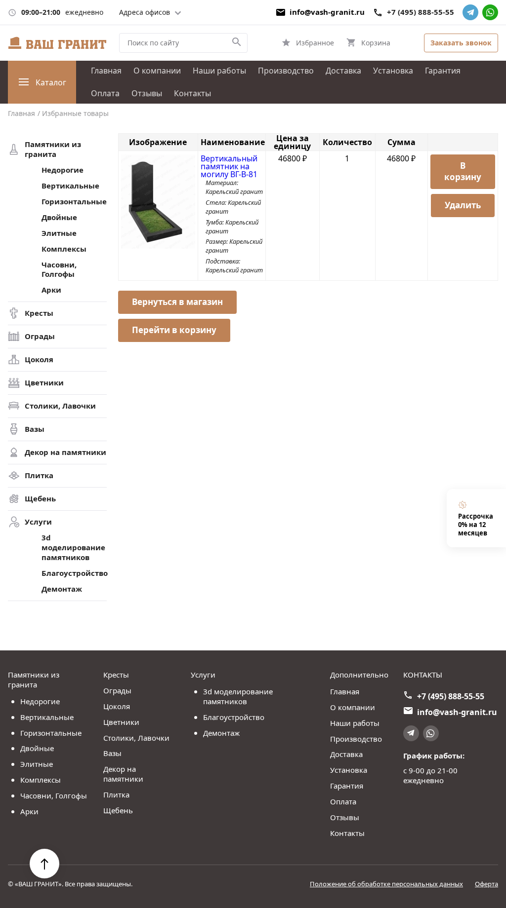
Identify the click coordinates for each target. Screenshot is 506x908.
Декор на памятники (65, 452)
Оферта (486, 884)
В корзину (462, 171)
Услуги (38, 522)
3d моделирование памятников (73, 547)
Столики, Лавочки (60, 406)
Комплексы (64, 249)
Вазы (34, 429)
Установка (393, 70)
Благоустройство (74, 573)
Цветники (44, 382)
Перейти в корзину (174, 330)
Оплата (105, 93)
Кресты (39, 313)
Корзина (375, 42)
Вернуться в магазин (177, 301)
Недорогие (63, 170)
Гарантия (443, 70)
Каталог (51, 82)
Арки (51, 290)
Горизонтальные (74, 201)
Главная (106, 70)
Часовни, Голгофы (59, 269)
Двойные (59, 217)
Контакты (192, 93)
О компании (157, 70)
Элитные (59, 233)
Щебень (40, 498)
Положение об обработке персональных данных (386, 884)
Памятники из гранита (53, 149)
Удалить (463, 205)
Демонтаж (62, 589)
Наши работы (219, 70)
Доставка (343, 70)
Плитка (39, 475)
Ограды (40, 336)
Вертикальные (70, 185)
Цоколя (39, 359)
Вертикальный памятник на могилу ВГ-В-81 (229, 166)
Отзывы (146, 93)
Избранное (315, 42)
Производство (286, 70)
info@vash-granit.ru (327, 12)
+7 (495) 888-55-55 (420, 12)
